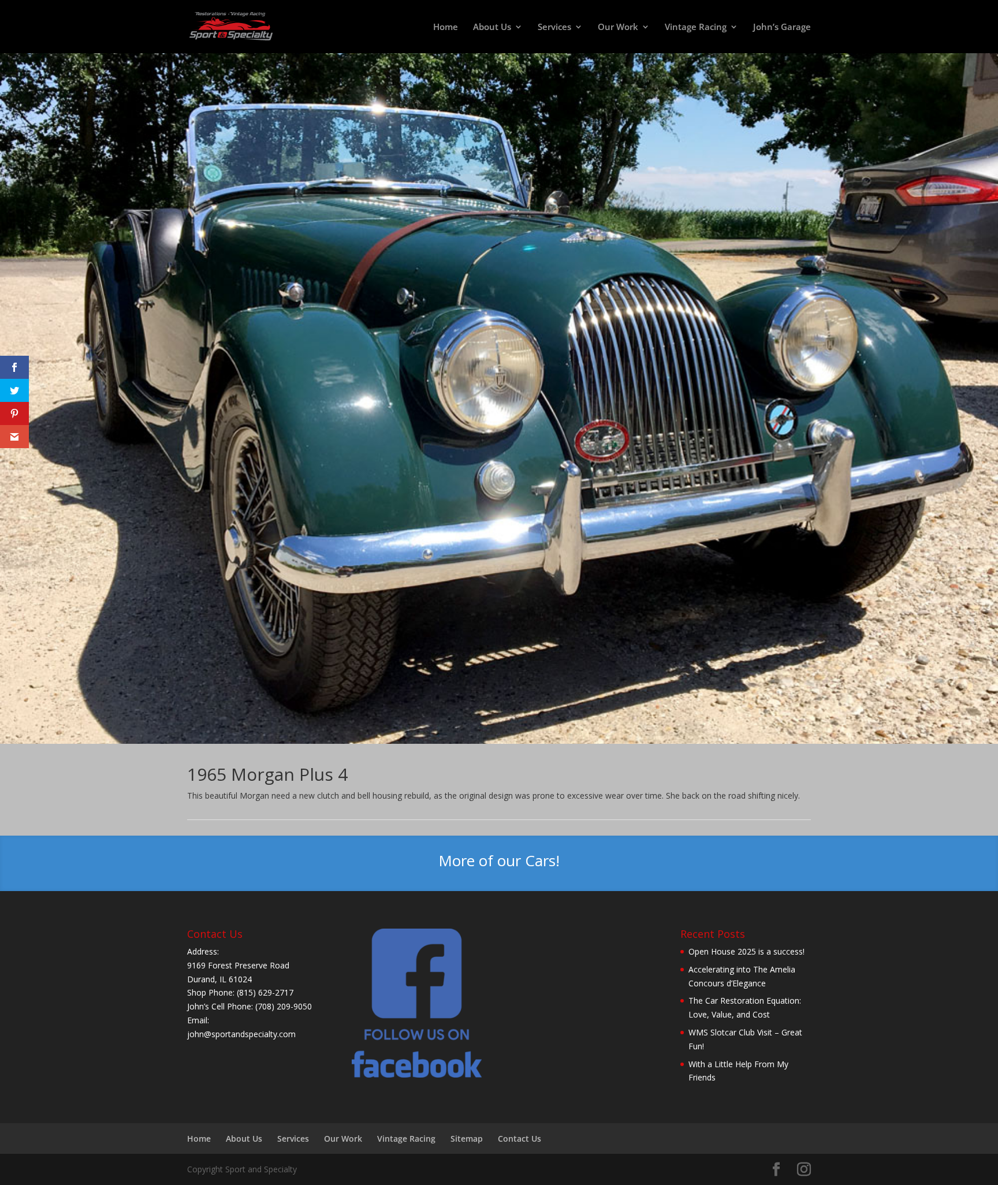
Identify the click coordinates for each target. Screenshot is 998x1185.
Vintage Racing (696, 27)
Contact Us (519, 1138)
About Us (492, 27)
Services (554, 27)
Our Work (618, 27)
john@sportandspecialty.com (241, 1034)
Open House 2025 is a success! (746, 951)
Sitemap (466, 1138)
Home (445, 27)
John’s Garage (782, 27)
